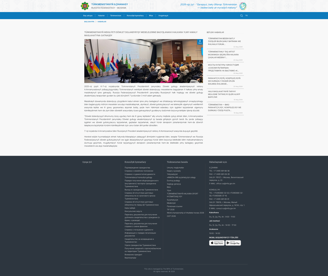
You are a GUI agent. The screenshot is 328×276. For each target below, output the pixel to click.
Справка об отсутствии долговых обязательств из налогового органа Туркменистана (140, 196)
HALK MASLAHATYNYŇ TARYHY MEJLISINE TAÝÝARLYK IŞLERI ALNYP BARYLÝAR (224, 94)
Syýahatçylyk (172, 200)
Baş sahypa (87, 15)
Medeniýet (171, 203)
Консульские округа (133, 211)
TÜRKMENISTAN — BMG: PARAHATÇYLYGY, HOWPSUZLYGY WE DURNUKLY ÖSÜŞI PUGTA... (224, 107)
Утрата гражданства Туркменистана (140, 245)
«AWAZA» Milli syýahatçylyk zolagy (181, 177)
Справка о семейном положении (139, 171)
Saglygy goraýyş (174, 184)
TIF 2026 (170, 209)
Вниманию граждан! (133, 254)
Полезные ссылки (174, 206)
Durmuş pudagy (173, 180)
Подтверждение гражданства (137, 167)
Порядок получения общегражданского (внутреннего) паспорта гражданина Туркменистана (141, 183)
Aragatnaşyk (163, 15)
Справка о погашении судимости (139, 230)
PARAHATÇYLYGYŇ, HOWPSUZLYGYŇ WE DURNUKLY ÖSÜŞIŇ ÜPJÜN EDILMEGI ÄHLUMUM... (224, 81)
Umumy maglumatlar (175, 167)
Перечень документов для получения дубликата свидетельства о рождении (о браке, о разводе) (142, 217)
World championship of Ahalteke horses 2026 (185, 213)
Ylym (169, 190)
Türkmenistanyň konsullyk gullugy (138, 177)
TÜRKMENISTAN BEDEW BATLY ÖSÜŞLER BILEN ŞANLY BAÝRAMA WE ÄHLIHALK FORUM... (224, 41)
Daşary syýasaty (174, 171)
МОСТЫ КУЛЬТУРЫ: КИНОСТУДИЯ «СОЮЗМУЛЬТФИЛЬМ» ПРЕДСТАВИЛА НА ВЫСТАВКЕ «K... (223, 68)
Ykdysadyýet (172, 174)
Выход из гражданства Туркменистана (141, 190)
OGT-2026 (171, 216)
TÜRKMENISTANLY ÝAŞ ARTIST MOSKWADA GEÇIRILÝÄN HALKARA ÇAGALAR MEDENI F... (223, 54)
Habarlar (101, 15)
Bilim (169, 187)
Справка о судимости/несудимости (140, 174)
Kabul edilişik (130, 208)
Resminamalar (130, 258)
